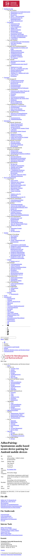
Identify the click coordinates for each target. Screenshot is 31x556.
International (7, 121)
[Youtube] (8, 331)
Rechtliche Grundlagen (17, 56)
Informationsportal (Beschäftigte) (15, 318)
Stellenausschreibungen (17, 176)
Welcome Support (15, 141)
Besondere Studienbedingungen (19, 35)
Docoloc (13, 432)
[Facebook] (7, 328)
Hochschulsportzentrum (17, 273)
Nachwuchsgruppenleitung (18, 97)
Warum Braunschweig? (17, 20)
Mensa (9, 304)
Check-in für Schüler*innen (18, 206)
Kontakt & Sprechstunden (17, 165)
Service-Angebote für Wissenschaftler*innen (16, 102)
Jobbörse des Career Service (8, 501)
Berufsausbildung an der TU (18, 197)
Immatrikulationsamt (16, 71)
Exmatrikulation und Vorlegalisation (20, 41)
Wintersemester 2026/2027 (17, 413)
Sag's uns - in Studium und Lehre (19, 68)
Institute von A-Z (15, 261)
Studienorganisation (16, 29)
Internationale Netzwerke (17, 161)
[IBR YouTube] (8, 325)
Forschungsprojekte (16, 85)
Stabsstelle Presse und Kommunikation (16, 218)
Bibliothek (13, 421)
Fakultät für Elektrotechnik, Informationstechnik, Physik (18, 254)
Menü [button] (2, 339)
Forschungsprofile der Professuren (19, 88)
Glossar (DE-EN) (5, 532)
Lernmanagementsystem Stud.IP (19, 64)
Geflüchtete (14, 129)
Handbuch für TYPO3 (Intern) (9, 529)
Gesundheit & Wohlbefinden (18, 37)
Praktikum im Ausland (16, 135)
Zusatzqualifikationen (16, 32)
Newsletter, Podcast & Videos (18, 174)
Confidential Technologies (17, 435)
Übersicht (13, 392)
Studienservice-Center (16, 67)
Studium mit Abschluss (17, 125)
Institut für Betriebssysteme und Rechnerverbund (16, 350)
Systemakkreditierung (16, 55)
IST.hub (13, 438)
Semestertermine (15, 25)
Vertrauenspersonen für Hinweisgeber (10, 507)
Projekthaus (14, 76)
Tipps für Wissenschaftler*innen (19, 224)
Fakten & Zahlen (15, 189)
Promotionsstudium (16, 143)
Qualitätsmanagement (16, 53)
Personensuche (14, 294)
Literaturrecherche (8, 351)
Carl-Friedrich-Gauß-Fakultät (18, 244)
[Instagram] (8, 330)
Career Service (14, 74)
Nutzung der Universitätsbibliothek (20, 215)
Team (12, 380)
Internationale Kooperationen (18, 158)
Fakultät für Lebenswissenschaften (20, 246)
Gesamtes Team (15, 368)
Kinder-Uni (14, 209)
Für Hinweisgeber (15, 231)
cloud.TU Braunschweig (13, 301)
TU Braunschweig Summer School (20, 128)
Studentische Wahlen (16, 280)
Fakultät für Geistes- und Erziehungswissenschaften (17, 257)
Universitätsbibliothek (16, 264)
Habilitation (14, 100)
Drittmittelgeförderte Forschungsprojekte (11, 506)
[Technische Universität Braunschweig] (11, 6)
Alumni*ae (13, 44)
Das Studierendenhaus (16, 210)
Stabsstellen (14, 237)
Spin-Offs (9, 431)
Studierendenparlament (17, 277)
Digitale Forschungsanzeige (18, 110)
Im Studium (10, 22)
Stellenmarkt (14, 195)
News (8, 365)
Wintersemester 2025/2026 (17, 416)
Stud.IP (9, 310)
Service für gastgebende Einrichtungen (17, 145)
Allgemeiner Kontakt (16, 228)
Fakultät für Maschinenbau (18, 252)
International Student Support (18, 131)
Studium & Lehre (8, 9)
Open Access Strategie (16, 109)
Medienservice (14, 221)
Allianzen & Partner (16, 183)
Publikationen (14, 400)
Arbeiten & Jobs (15, 397)
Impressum (3, 554)
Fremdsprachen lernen (16, 152)
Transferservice (15, 271)
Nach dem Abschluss (16, 43)
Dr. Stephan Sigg (11, 469)
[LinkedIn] (8, 333)
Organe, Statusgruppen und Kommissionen (18, 241)
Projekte (13, 373)
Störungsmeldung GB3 (13, 315)
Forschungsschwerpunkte (17, 80)
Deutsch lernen (14, 150)
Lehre (12, 395)
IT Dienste (10, 316)
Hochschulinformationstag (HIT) (19, 207)
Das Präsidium (14, 236)
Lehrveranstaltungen (16, 26)
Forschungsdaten (15, 107)
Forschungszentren (15, 86)
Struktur (6, 233)
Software (13, 376)
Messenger (10, 303)
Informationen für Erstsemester (9, 519)
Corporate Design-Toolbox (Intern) (10, 530)
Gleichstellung (14, 288)
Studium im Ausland (16, 134)
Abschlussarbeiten (15, 383)
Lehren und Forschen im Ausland (19, 137)
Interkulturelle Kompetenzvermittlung (20, 153)
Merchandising (4, 503)
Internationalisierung (16, 156)
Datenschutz (10, 554)
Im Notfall (10, 309)
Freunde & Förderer (16, 201)
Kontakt (9, 292)
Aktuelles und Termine (16, 167)
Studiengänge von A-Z (16, 13)
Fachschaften (14, 279)
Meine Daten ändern (6, 533)
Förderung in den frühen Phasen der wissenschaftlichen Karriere (20, 91)
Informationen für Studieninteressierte (20, 12)
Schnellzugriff (7, 297)
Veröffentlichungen (16, 374)
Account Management (16, 428)
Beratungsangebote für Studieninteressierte (16, 18)
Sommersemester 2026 (16, 415)
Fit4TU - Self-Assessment (17, 16)
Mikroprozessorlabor (12, 410)
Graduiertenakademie (16, 119)
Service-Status (14, 429)
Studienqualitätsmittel (16, 50)
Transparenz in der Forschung (18, 106)
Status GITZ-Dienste (12, 313)
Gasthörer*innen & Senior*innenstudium (16, 212)
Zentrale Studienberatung (17, 70)
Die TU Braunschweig (10, 177)
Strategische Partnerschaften (18, 159)
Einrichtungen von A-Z (17, 274)
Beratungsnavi (14, 31)
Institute (9, 259)
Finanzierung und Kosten (17, 34)
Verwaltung (14, 239)
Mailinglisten (14, 422)
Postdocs (13, 95)
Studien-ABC (14, 28)
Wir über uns (14, 164)
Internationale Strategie (17, 188)
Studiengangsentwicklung (17, 52)
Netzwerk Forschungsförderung (19, 113)
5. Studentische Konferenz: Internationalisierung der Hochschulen (18, 171)
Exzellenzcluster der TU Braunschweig (17, 82)
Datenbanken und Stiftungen (18, 115)
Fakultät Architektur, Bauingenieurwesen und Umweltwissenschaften (17, 249)
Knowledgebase (15, 425)
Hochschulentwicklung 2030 (18, 185)
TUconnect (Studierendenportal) (15, 306)
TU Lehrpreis (14, 58)
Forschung (7, 77)
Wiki (12, 426)
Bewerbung (14, 15)
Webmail (9, 300)
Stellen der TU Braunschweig (8, 500)
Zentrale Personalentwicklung (18, 267)
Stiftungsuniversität (16, 186)
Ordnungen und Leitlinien (17, 182)
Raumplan (13, 371)
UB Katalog (10, 312)
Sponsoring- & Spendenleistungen (10, 504)
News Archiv (14, 377)
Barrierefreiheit (17, 554)
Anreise (13, 230)
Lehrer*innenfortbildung (17, 283)
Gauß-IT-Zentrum (15, 265)
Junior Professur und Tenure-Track (20, 98)
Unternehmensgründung (17, 200)
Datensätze (13, 389)
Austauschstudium (15, 127)
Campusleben (14, 38)
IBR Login (3, 361)
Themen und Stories (16, 225)
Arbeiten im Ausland (16, 138)
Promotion (13, 94)
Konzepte (13, 62)
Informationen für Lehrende (18, 61)
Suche (5, 295)
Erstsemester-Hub (15, 23)
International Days (15, 168)
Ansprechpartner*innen (17, 222)
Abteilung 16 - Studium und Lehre (20, 73)
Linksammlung (11, 321)
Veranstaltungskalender (17, 204)
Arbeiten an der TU (16, 194)
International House (16, 268)
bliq (12, 434)
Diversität (13, 291)
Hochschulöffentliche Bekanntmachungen (12, 535)
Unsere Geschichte (15, 191)
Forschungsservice (15, 118)
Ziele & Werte (14, 180)
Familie (12, 289)
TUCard (3, 520)
